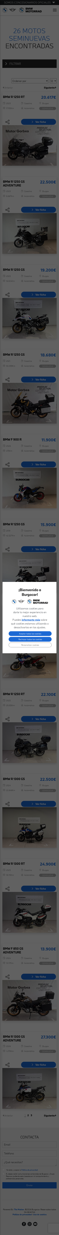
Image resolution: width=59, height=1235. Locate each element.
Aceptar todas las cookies (30, 633)
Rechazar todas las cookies (30, 639)
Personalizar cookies (30, 645)
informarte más (31, 619)
